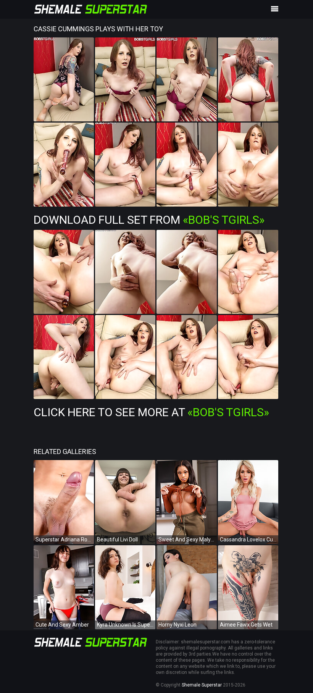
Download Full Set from (149, 219)
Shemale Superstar (202, 685)
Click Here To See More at (151, 412)
